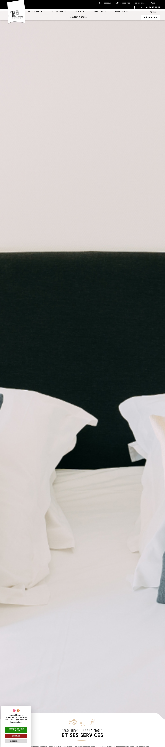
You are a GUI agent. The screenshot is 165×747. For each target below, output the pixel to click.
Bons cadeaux (105, 3)
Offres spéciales (123, 3)
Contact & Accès (78, 17)
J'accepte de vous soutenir (16, 730)
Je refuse (16, 736)
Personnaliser (16, 741)
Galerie (154, 3)
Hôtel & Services (36, 12)
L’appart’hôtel (100, 12)
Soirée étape (140, 3)
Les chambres (59, 12)
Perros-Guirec (122, 12)
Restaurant (79, 12)
